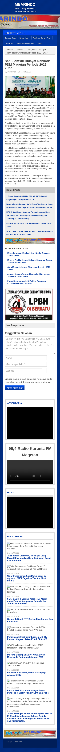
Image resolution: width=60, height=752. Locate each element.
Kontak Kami (24, 38)
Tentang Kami (10, 38)
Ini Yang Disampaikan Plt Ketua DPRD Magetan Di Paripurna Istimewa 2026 (26, 656)
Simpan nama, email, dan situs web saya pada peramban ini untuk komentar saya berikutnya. (28, 380)
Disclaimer (9, 43)
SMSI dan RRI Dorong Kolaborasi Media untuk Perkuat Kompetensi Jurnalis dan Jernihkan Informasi (27, 601)
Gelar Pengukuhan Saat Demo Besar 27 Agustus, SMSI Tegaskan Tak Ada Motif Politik (26, 578)
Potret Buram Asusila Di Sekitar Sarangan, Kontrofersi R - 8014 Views (26, 282)
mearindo (12, 72)
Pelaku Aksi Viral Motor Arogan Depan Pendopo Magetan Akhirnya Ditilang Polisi (28, 691)
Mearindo (25, 4)
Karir (40, 43)
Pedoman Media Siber (25, 43)
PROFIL (20, 50)
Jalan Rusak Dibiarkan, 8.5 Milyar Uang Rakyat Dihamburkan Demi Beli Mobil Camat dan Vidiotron (29, 558)
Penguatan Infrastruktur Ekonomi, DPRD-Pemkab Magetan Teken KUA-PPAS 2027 (27, 638)
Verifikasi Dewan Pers (41, 38)
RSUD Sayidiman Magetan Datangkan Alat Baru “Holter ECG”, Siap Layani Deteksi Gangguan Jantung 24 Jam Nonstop (28, 215)
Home (10, 50)
